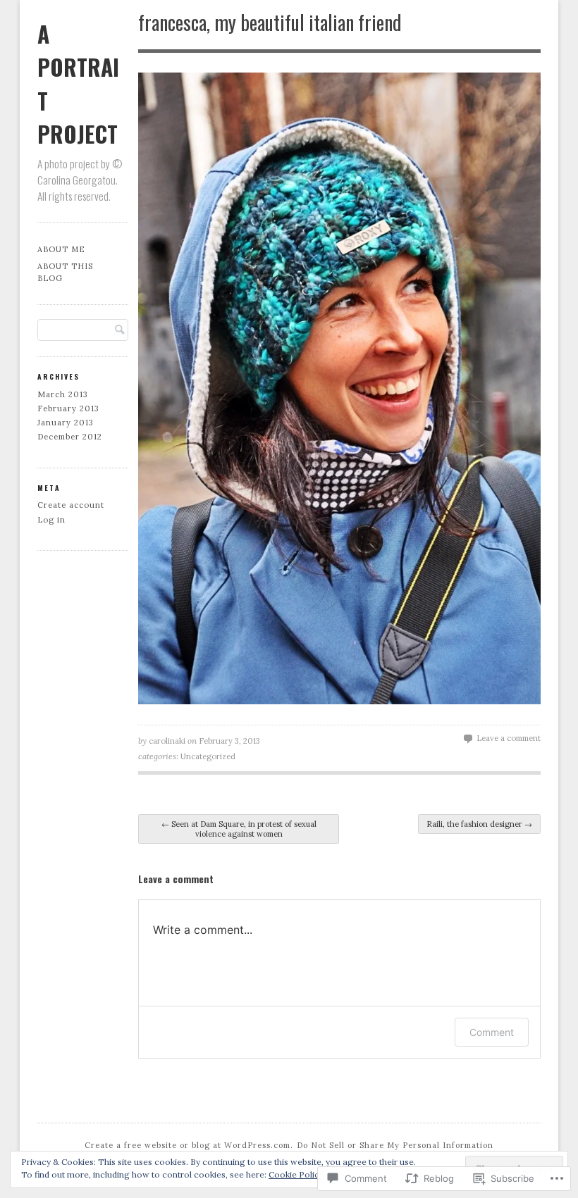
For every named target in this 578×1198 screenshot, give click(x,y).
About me (61, 249)
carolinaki (167, 741)
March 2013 (62, 394)
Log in (51, 520)
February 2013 (68, 408)
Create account (70, 505)
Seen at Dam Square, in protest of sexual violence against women (238, 829)
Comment (491, 1032)
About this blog (65, 272)
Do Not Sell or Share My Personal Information (395, 1145)
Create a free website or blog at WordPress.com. (189, 1145)
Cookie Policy (296, 1174)
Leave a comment (508, 738)
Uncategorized (207, 756)
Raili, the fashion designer (479, 824)
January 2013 (65, 423)
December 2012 (69, 437)
